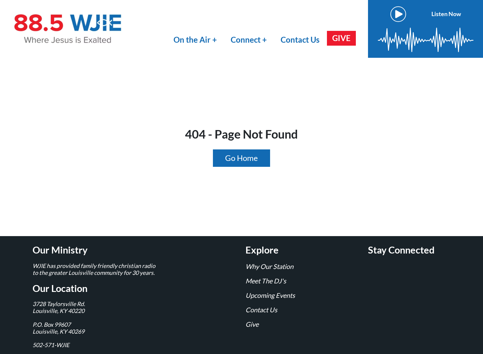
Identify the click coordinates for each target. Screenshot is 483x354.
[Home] (69, 28)
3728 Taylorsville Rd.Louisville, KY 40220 (59, 307)
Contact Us (300, 39)
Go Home (241, 158)
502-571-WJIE (51, 345)
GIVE (341, 38)
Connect (246, 39)
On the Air (192, 39)
